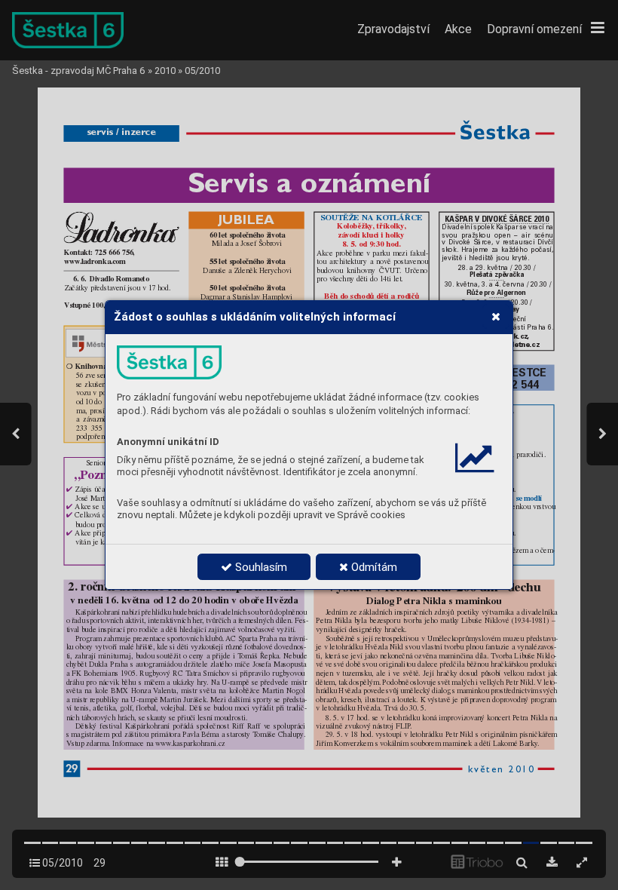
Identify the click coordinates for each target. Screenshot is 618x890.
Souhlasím (259, 567)
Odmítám (372, 567)
